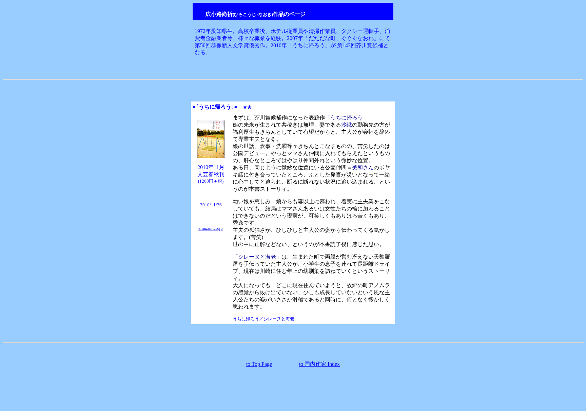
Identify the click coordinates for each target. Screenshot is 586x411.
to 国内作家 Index (319, 364)
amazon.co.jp (210, 228)
